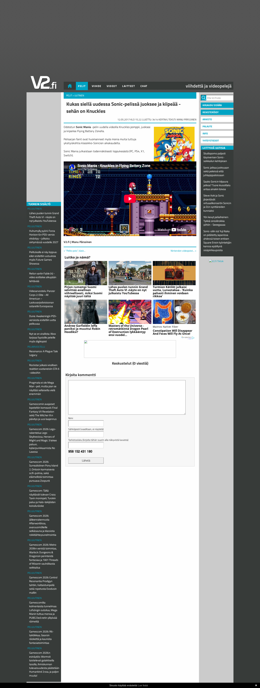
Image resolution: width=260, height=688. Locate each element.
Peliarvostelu (36, 347)
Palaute (207, 126)
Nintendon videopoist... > (183, 250)
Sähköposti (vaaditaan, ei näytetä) (86, 429)
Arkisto (207, 119)
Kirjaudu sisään (212, 105)
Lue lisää (143, 685)
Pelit (82, 86)
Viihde (96, 86)
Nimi (70, 418)
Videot (112, 86)
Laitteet (128, 86)
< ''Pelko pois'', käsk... (74, 250)
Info (205, 133)
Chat (144, 86)
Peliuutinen (34, 208)
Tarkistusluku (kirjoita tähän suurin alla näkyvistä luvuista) (98, 440)
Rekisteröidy (211, 112)
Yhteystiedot (211, 140)
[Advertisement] (130, 478)
